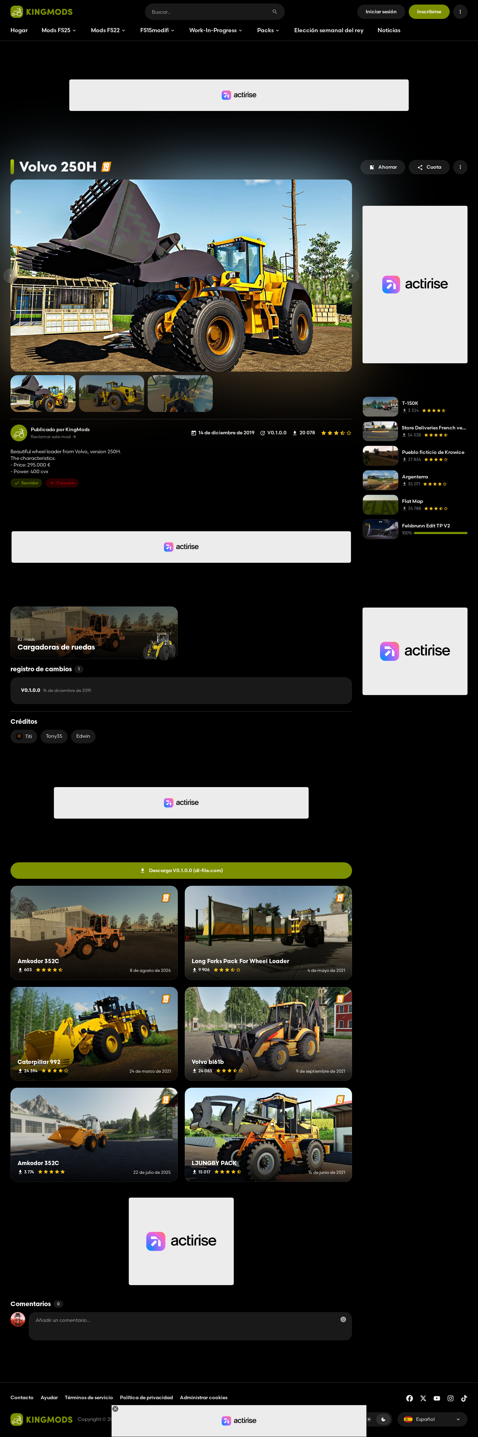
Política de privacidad (146, 1397)
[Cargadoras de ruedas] (159, 646)
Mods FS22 (105, 30)
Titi (28, 736)
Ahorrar (387, 167)
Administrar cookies (203, 1398)
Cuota (434, 167)
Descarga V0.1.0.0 (186, 870)
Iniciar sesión (381, 11)
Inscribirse (429, 11)
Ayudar (49, 1397)
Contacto (22, 1397)
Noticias (389, 30)
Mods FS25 (56, 30)
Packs (265, 30)
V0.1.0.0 (56, 690)
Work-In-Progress (213, 30)
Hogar (19, 30)
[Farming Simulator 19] (106, 167)
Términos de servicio (89, 1397)
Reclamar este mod (51, 436)
